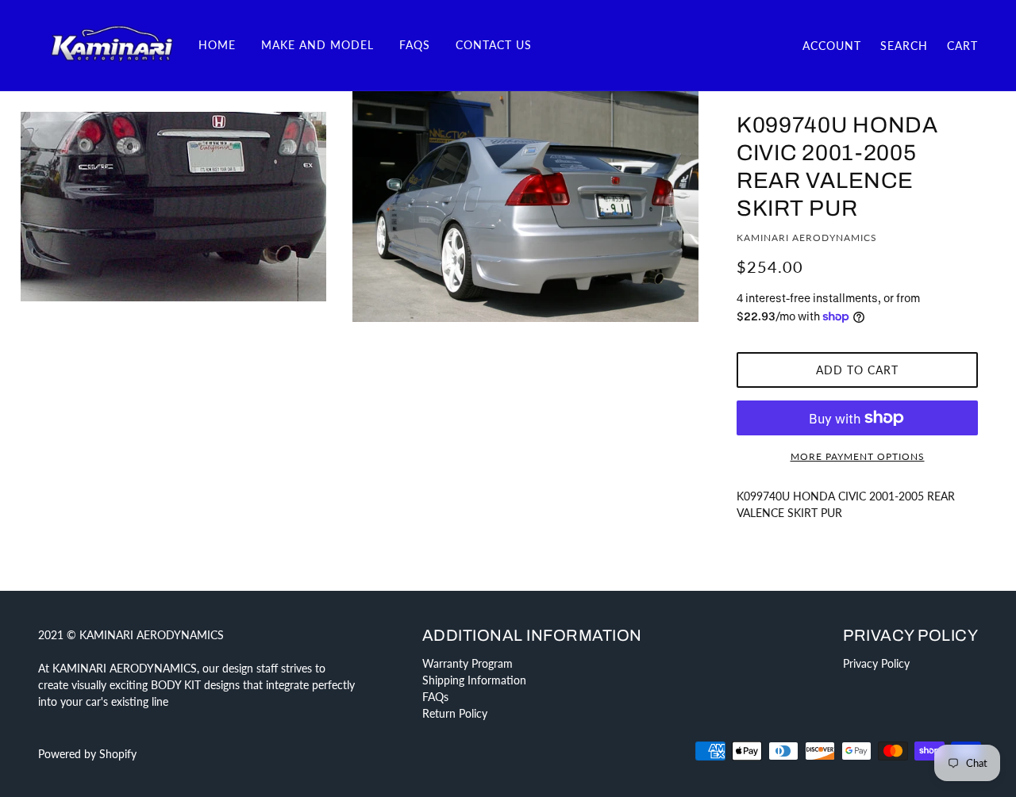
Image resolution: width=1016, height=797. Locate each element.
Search (904, 45)
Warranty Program (467, 663)
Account (831, 45)
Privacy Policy (876, 663)
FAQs (435, 696)
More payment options (858, 456)
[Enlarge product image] (173, 206)
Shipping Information (474, 680)
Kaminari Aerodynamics (807, 237)
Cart (962, 45)
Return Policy (454, 713)
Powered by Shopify (87, 754)
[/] (112, 44)
